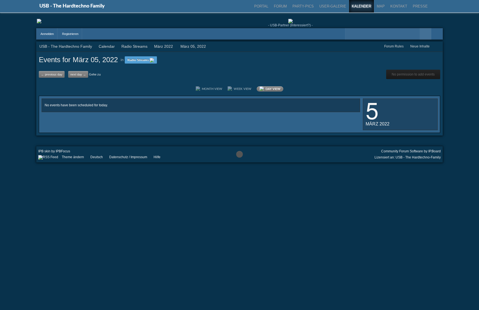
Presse (420, 6)
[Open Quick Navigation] (437, 46)
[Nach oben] (239, 154)
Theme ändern (73, 157)
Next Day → (78, 74)
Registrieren (69, 34)
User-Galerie (332, 6)
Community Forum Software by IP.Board (411, 151)
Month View (211, 88)
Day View (272, 88)
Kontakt (398, 6)
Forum (280, 6)
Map (381, 6)
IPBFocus (63, 151)
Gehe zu (95, 74)
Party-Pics (303, 6)
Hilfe (157, 157)
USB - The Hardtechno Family (72, 6)
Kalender (361, 6)
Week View (241, 88)
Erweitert (437, 34)
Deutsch (96, 157)
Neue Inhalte (420, 46)
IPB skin (44, 151)
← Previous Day (51, 74)
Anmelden (47, 34)
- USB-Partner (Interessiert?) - (290, 25)
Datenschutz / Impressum (128, 157)
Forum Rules (394, 46)
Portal (261, 6)
